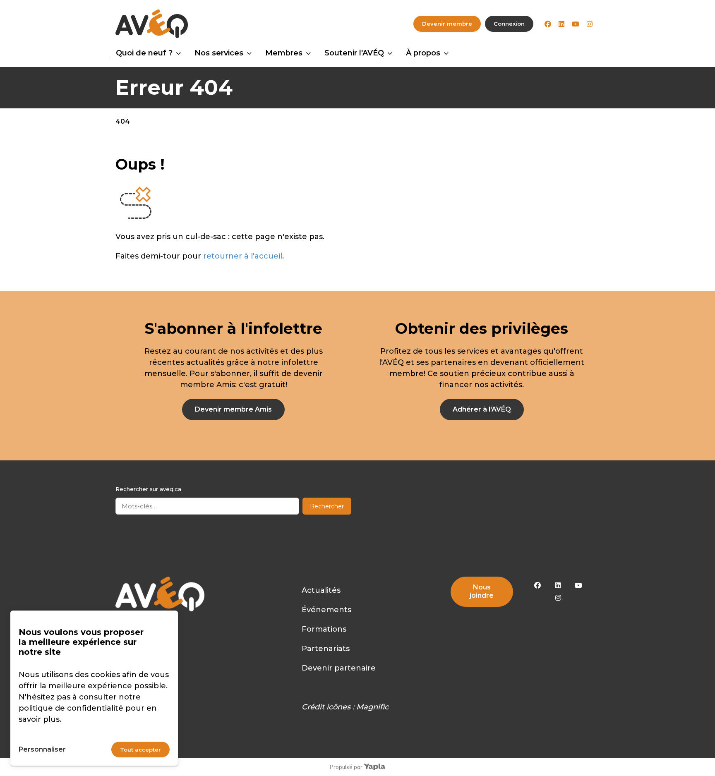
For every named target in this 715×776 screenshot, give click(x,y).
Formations (324, 629)
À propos (423, 52)
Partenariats (326, 648)
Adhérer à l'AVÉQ (482, 409)
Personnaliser (42, 749)
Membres (283, 52)
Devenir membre (447, 23)
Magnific (372, 706)
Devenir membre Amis (233, 409)
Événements (326, 609)
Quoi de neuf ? (144, 52)
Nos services (218, 52)
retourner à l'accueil (242, 256)
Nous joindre (482, 591)
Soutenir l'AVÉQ (354, 52)
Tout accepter (140, 749)
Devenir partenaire (339, 668)
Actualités (321, 590)
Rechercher (327, 506)
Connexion (509, 23)
